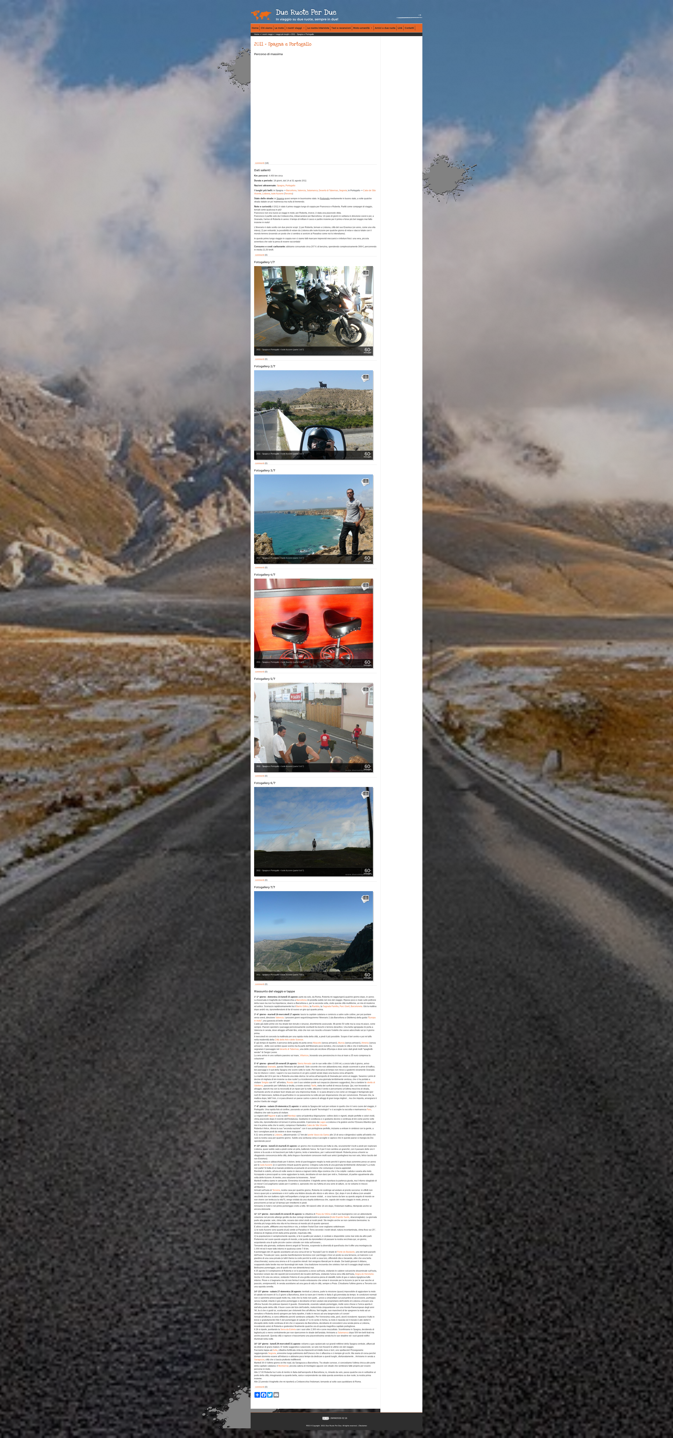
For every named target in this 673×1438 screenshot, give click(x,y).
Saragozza (259, 1359)
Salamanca (312, 190)
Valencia (302, 190)
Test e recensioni (341, 27)
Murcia (341, 1043)
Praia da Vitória (323, 1214)
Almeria (365, 1043)
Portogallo (290, 185)
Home (255, 27)
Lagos (323, 1122)
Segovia (343, 190)
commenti (259, 163)
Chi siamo (266, 27)
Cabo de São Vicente (317, 1125)
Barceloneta (356, 1006)
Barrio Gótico (302, 1006)
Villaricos (304, 1055)
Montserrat (283, 1366)
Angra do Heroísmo (364, 1274)
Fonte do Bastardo (346, 1252)
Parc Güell (345, 1006)
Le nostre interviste (318, 27)
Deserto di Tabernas (328, 190)
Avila (275, 1350)
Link (400, 27)
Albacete (317, 1043)
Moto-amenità (361, 27)
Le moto (279, 27)
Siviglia (264, 1082)
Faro (369, 1109)
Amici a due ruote (385, 27)
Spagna (280, 185)
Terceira (288, 193)
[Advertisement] (396, 60)
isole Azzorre (277, 193)
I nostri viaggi (294, 27)
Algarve (272, 1116)
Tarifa (313, 1085)
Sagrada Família (331, 1006)
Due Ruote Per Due (306, 12)
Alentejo (292, 1116)
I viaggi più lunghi (282, 34)
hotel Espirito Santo (340, 1217)
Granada (271, 1066)
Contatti (409, 27)
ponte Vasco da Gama (318, 1135)
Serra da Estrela (288, 1329)
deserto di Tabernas (289, 1049)
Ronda (290, 1082)
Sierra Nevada (304, 1063)
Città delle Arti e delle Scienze (289, 1039)
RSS (308, 1426)
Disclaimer (363, 1426)
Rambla (315, 1006)
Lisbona (266, 193)
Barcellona (291, 190)
